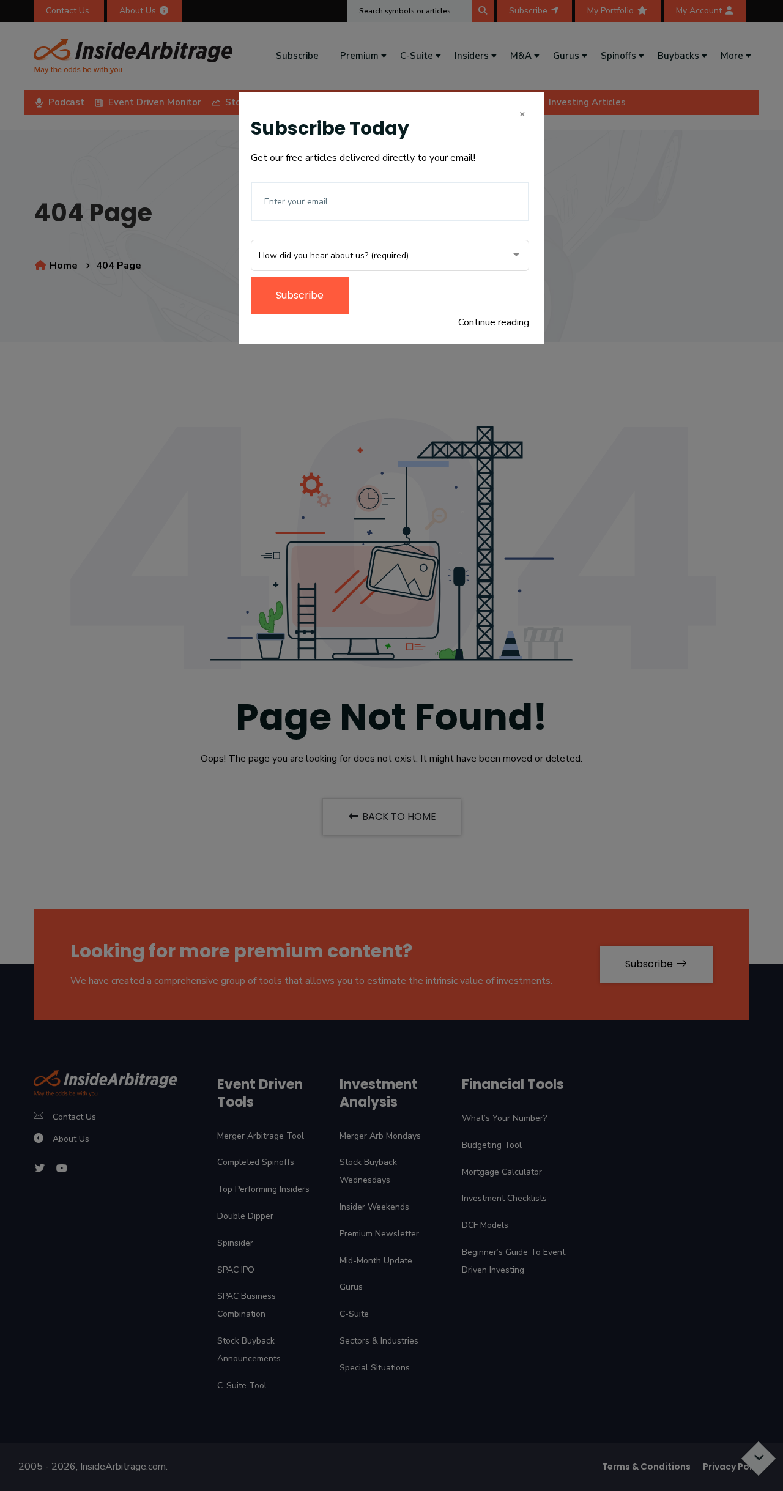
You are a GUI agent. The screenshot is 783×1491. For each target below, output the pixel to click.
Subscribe (300, 295)
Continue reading (493, 322)
